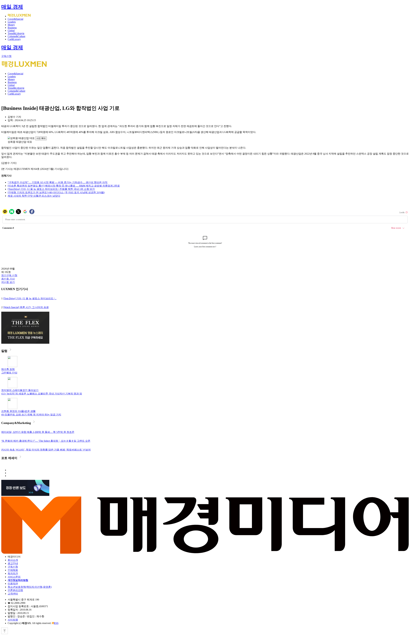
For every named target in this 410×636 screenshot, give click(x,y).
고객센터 (13, 593)
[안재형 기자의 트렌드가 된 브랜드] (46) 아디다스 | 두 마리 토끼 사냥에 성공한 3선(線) (56, 192)
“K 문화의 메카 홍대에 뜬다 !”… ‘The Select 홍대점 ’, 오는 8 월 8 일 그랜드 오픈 (45, 440)
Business (12, 27)
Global (11, 30)
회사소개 (13, 560)
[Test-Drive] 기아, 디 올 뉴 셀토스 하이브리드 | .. (29, 298)
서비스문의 (14, 576)
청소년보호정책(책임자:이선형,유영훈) (30, 587)
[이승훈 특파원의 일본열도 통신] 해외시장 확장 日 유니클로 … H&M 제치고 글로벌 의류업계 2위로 (64, 185)
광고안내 (13, 563)
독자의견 (13, 573)
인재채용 (13, 570)
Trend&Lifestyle (16, 33)
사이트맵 (13, 619)
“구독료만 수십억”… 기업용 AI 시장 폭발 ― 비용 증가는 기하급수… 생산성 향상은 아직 (57, 182)
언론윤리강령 (15, 590)
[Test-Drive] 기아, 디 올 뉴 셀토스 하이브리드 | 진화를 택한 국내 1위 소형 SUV (51, 189)
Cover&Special (15, 19)
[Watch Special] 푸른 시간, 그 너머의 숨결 (26, 307)
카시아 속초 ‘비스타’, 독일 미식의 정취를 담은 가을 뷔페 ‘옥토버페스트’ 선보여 (46, 449)
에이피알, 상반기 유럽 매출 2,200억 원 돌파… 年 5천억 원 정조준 (37, 432)
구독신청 (6, 56)
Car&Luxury (14, 39)
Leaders (12, 22)
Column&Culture (16, 36)
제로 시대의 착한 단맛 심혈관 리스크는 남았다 (34, 195)
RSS (56, 623)
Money (11, 24)
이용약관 (13, 583)
